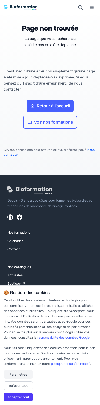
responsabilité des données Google (63, 337)
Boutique (14, 283)
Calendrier (15, 241)
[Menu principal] (91, 7)
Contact (13, 249)
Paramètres (18, 374)
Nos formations (18, 232)
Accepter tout (18, 397)
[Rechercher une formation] (80, 7)
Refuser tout (18, 386)
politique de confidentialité (70, 364)
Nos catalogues (19, 267)
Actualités (15, 275)
